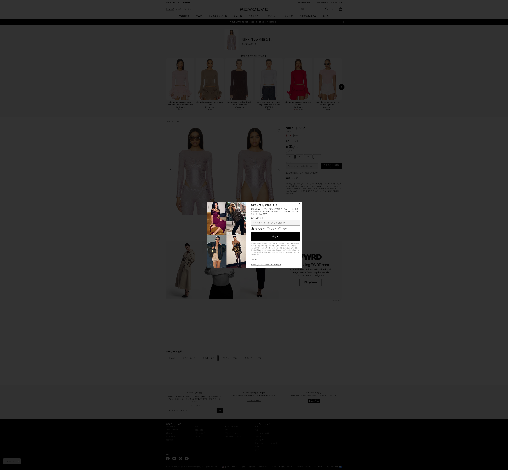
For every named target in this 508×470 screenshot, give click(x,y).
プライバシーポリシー (291, 250)
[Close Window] (300, 204)
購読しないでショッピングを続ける (266, 264)
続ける (275, 236)
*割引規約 (254, 259)
